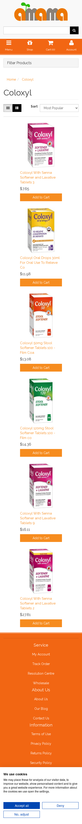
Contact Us (41, 718)
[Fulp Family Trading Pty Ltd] (41, 11)
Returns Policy (41, 753)
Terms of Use (41, 734)
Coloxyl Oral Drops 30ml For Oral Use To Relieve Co (40, 262)
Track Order (41, 664)
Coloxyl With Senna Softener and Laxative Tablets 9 (38, 518)
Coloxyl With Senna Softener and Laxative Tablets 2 (38, 603)
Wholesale (41, 683)
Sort (33, 106)
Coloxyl (27, 79)
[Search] (74, 30)
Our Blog (41, 708)
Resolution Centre (41, 673)
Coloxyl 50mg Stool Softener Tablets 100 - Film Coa (37, 348)
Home (11, 79)
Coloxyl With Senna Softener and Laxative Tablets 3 (38, 177)
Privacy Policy (41, 743)
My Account (41, 654)
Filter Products (19, 63)
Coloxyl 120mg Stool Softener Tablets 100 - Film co (37, 433)
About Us (41, 699)
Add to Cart (41, 197)
